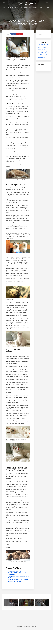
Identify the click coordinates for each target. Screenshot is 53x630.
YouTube (26, 603)
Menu (48, 2)
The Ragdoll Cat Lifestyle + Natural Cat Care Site (26, 3)
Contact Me (42, 603)
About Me (11, 603)
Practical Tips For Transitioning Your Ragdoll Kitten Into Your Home (43, 51)
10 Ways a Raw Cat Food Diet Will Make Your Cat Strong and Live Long (43, 46)
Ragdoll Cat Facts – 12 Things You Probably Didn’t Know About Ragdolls (43, 56)
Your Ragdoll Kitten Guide (14, 571)
